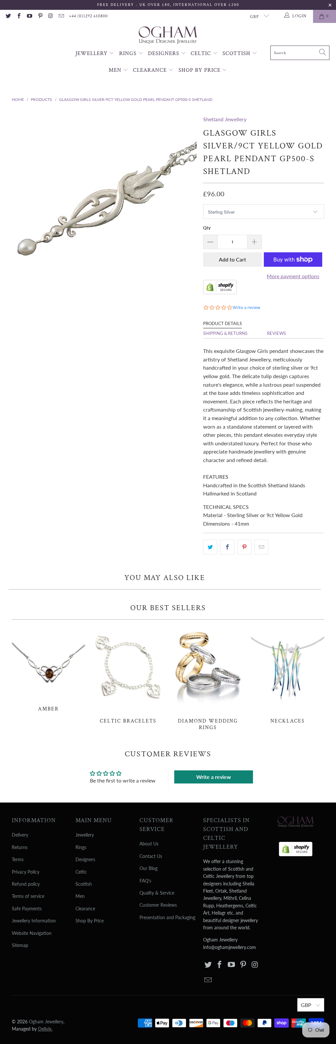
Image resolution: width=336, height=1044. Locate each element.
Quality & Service (156, 893)
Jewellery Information (34, 920)
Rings (128, 53)
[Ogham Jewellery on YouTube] (29, 16)
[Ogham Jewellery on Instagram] (50, 16)
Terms (18, 859)
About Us (148, 843)
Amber (48, 669)
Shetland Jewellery (224, 119)
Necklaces (287, 675)
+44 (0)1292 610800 (88, 16)
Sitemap (20, 945)
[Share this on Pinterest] (244, 547)
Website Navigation (32, 933)
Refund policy (26, 884)
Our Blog (148, 868)
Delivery (20, 835)
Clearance (150, 70)
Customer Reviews (158, 905)
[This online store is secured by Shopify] (220, 292)
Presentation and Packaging (167, 917)
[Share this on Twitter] (210, 547)
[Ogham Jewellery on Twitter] (8, 16)
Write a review (213, 777)
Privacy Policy (25, 872)
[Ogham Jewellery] (168, 36)
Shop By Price (200, 70)
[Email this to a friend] (261, 547)
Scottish (237, 53)
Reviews (276, 333)
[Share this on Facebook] (227, 547)
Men (116, 70)
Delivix (45, 1029)
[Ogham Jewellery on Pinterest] (40, 16)
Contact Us (150, 856)
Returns (20, 847)
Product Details (222, 323)
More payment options (293, 276)
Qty (207, 227)
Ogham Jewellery (46, 1021)
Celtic (202, 53)
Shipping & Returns (225, 333)
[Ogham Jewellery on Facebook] (18, 16)
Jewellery (92, 53)
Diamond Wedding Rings (207, 678)
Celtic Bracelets (128, 675)
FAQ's (145, 880)
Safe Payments (27, 908)
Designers (164, 53)
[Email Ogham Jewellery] (61, 16)
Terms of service (28, 896)
